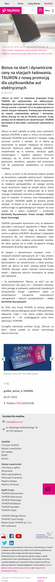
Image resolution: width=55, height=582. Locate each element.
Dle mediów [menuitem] (7, 451)
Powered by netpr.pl (42, 579)
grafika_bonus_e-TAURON (18, 391)
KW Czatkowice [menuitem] (8, 525)
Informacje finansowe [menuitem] (11, 477)
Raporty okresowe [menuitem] (10, 484)
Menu (47, 10)
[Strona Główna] (11, 10)
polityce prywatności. (22, 567)
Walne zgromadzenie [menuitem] (11, 474)
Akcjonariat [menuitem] (6, 471)
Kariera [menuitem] (4, 458)
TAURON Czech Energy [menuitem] (12, 519)
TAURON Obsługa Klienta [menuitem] (13, 515)
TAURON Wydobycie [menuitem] (11, 503)
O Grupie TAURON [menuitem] (10, 445)
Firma (20, 3)
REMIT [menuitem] (4, 455)
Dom (7, 3)
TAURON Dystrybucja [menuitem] (11, 496)
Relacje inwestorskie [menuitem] (11, 448)
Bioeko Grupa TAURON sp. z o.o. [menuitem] (16, 522)
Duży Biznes (34, 3)
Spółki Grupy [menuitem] (7, 490)
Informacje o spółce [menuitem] (10, 467)
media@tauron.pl (14, 421)
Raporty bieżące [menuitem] (9, 481)
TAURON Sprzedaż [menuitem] (10, 506)
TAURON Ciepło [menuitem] (8, 510)
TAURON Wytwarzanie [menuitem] (12, 493)
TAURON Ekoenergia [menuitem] (11, 500)
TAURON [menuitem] (5, 441)
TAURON (48, 3)
